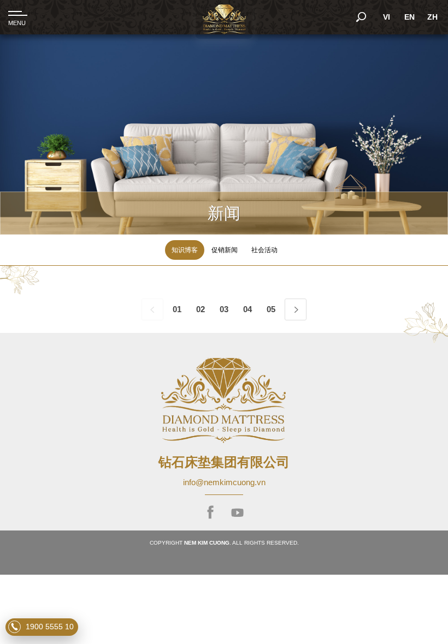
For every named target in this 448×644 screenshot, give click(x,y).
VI (386, 17)
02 (200, 309)
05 (271, 309)
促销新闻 (224, 250)
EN (409, 17)
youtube (237, 512)
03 (224, 309)
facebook (210, 512)
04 (247, 309)
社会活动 (264, 250)
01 (177, 309)
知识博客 (185, 250)
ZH (432, 17)
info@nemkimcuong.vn (224, 482)
